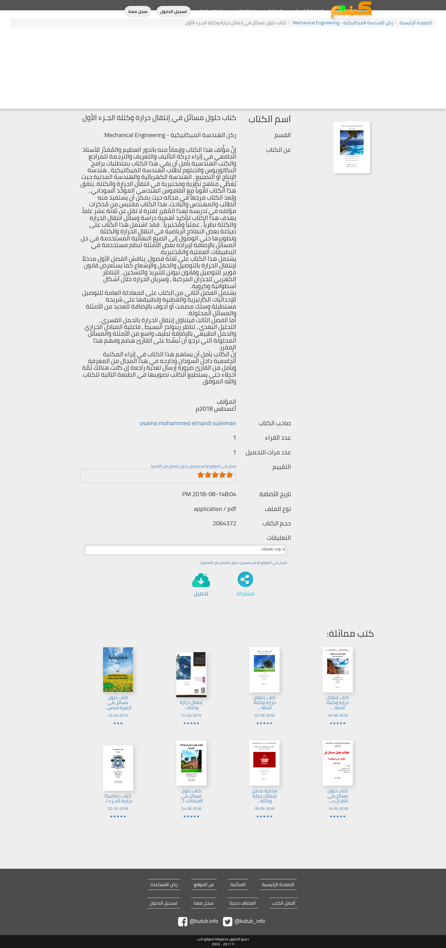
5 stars (229, 474)
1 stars (200, 474)
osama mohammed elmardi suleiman (188, 423)
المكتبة (275, 10)
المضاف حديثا (243, 903)
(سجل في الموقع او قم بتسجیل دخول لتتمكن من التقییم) (193, 466)
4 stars (222, 474)
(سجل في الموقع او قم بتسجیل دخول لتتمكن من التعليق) (244, 562)
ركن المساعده (164, 884)
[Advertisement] (223, 69)
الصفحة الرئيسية (309, 10)
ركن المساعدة (212, 10)
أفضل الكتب (283, 903)
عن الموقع (246, 10)
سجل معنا (137, 11)
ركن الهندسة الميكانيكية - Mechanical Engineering (343, 22)
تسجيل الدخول (173, 11)
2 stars (207, 474)
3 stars (215, 474)
